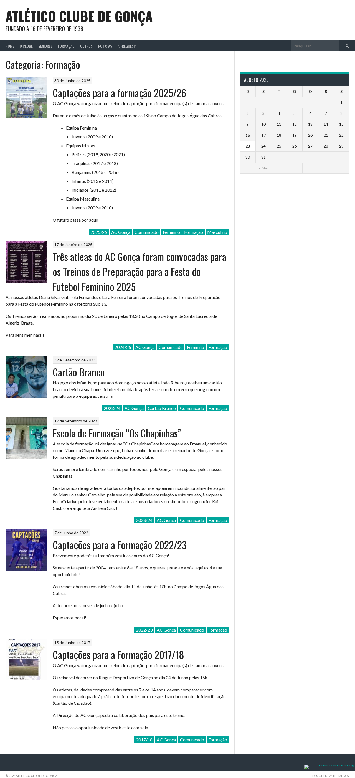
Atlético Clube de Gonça (79, 16)
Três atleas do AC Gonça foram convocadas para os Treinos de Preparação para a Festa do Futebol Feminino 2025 (139, 271)
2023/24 (112, 408)
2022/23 (144, 629)
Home (10, 46)
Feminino (171, 232)
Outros (86, 46)
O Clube (26, 46)
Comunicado (147, 232)
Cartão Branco (79, 371)
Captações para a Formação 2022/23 (119, 544)
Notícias (105, 46)
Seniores (45, 46)
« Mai (263, 168)
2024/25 (123, 347)
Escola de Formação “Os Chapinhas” (117, 432)
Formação (66, 46)
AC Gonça (120, 232)
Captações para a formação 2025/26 (119, 92)
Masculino (217, 232)
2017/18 (144, 739)
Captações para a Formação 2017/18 (118, 654)
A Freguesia (127, 46)
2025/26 (98, 232)
